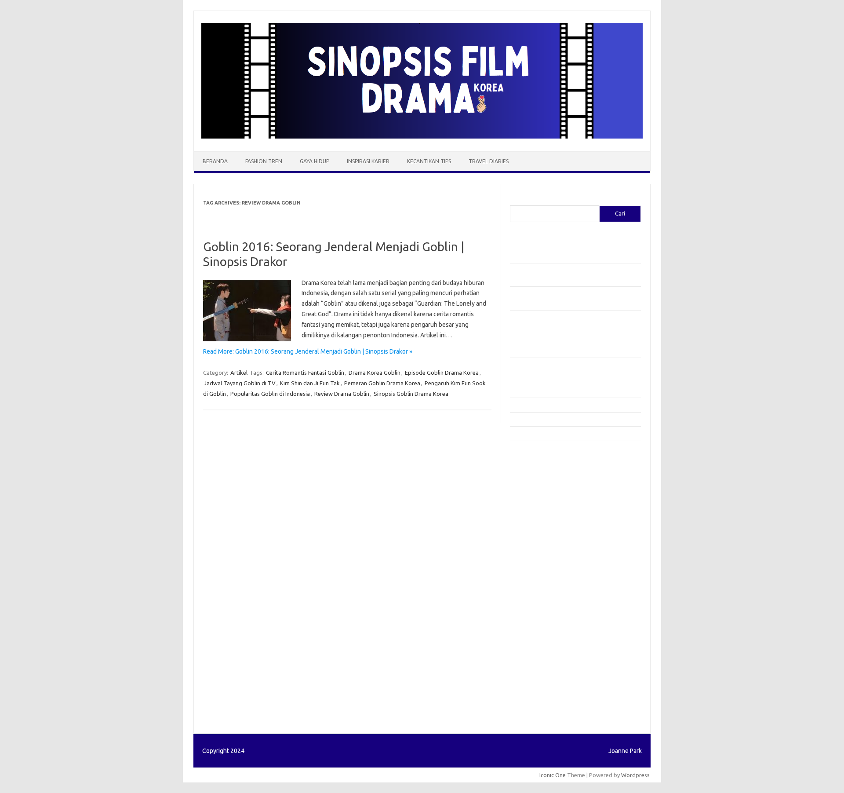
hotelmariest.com (537, 527)
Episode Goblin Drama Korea (442, 372)
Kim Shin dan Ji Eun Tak (310, 383)
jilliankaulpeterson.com (544, 671)
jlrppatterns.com (536, 679)
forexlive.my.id (533, 578)
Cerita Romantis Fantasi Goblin (305, 372)
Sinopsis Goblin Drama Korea (411, 394)
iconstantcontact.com (542, 544)
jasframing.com (534, 561)
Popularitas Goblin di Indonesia (270, 394)
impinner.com (531, 553)
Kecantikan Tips (429, 161)
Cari (515, 200)
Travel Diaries (489, 161)
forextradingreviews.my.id (549, 587)
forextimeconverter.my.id (548, 603)
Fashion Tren (263, 161)
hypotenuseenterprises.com (551, 536)
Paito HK (521, 709)
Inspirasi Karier (368, 161)
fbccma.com (530, 494)
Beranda (215, 161)
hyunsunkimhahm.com (542, 646)
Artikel (238, 372)
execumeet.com (535, 485)
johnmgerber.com (537, 688)
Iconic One (552, 775)
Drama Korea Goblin (374, 372)
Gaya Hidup (314, 161)
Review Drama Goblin (341, 394)
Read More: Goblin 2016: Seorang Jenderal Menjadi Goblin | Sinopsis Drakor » (307, 351)
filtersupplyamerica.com (546, 502)
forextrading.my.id (538, 595)
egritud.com (530, 612)
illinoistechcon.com (539, 663)
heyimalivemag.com (540, 637)
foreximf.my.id (533, 570)
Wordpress (635, 775)
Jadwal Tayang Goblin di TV (240, 383)
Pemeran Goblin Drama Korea (382, 383)
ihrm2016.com (533, 654)
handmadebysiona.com (544, 519)
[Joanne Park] (422, 136)
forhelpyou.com (535, 621)
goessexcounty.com (541, 511)
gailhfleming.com (536, 629)
